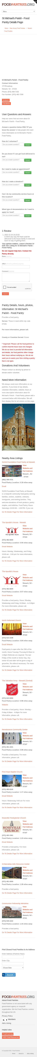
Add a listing (6, 1023)
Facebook (6, 103)
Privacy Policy (7, 1016)
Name (6, 256)
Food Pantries (18, 6)
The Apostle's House (10, 571)
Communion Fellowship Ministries (15, 903)
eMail (12, 264)
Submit (5, 294)
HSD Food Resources (11, 1037)
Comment (8, 271)
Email (4, 486)
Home (6, 28)
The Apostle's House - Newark (14, 522)
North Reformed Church (11, 620)
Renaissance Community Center (15, 730)
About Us (21, 1053)
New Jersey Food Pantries (17, 28)
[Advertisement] (18, 58)
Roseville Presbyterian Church (14, 818)
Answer (27, 145)
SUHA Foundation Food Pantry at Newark (18, 462)
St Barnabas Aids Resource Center (16, 864)
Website (6, 100)
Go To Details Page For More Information (17, 512)
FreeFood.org (8, 1034)
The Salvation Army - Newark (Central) (17, 681)
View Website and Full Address (28, 468)
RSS (3, 1019)
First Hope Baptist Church (12, 772)
